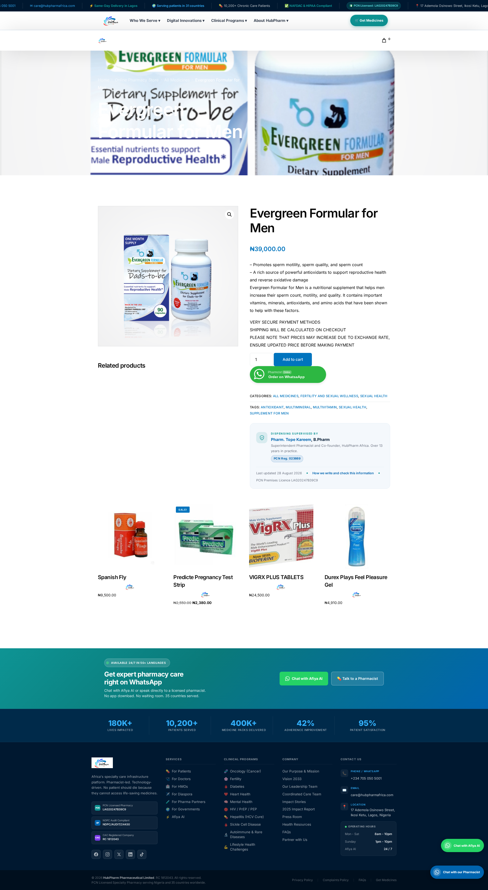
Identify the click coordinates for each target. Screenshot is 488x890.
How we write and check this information (343, 473)
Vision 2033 (291, 779)
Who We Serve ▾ (145, 20)
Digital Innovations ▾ (186, 20)
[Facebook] (96, 854)
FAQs (286, 832)
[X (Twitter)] (119, 854)
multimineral (298, 407)
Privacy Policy (302, 880)
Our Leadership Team (299, 786)
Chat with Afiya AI (307, 678)
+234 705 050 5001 (366, 778)
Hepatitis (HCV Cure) (244, 817)
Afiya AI (175, 817)
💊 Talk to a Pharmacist (357, 678)
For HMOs (177, 786)
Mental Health (238, 802)
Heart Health (237, 794)
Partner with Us (294, 840)
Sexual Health (374, 396)
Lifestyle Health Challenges (239, 846)
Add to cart (293, 359)
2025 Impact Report (298, 809)
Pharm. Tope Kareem (291, 439)
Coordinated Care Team (301, 794)
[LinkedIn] (130, 854)
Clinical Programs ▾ (229, 20)
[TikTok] (141, 854)
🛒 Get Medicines (369, 20)
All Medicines (285, 396)
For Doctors (178, 779)
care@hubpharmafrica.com (372, 795)
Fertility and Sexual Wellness (329, 396)
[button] (229, 214)
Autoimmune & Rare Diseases (243, 834)
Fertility (232, 779)
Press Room (292, 817)
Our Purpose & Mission (300, 771)
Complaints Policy (336, 880)
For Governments (183, 809)
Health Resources (296, 824)
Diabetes (234, 786)
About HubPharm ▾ (271, 20)
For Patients (178, 771)
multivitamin (325, 407)
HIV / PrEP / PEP (240, 809)
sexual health (352, 407)
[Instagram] (107, 854)
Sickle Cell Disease (242, 824)
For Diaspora (179, 794)
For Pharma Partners (185, 802)
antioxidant (272, 407)
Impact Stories (294, 802)
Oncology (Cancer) (242, 771)
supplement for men (269, 413)
